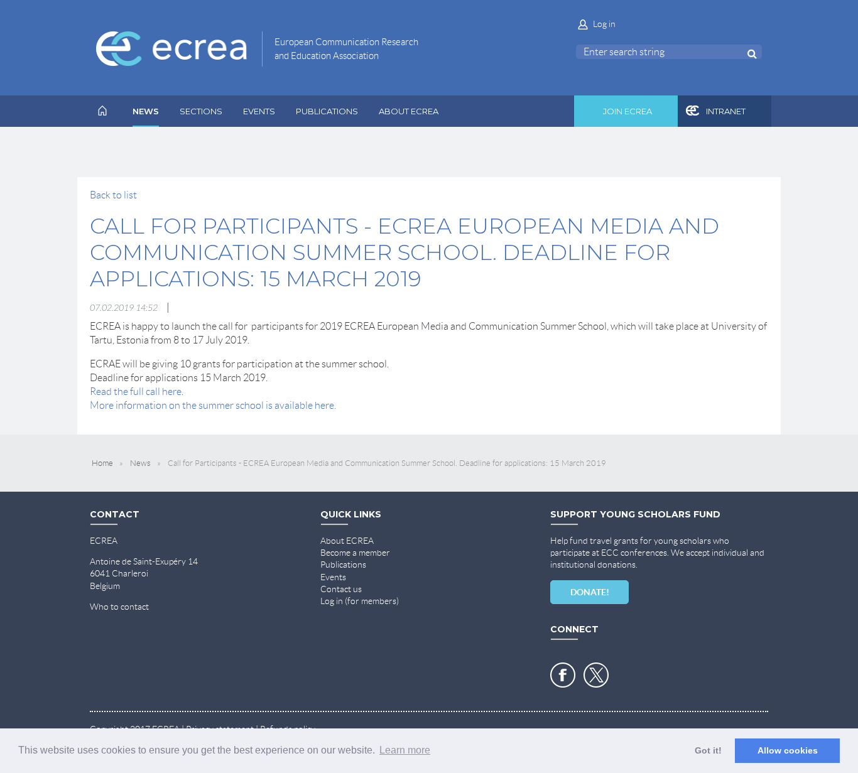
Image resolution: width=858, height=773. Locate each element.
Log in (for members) (359, 601)
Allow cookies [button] (788, 750)
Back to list (113, 195)
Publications (343, 564)
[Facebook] (562, 675)
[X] (596, 675)
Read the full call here (136, 391)
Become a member (355, 553)
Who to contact (119, 607)
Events (333, 577)
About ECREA (347, 541)
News (140, 463)
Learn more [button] (404, 750)
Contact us (341, 589)
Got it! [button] (708, 750)
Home (102, 463)
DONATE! (589, 592)
